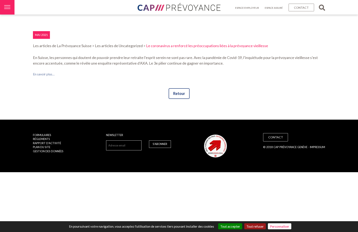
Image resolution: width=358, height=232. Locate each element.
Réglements (41, 139)
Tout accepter (230, 226)
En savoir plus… (44, 74)
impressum (317, 147)
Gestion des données (48, 151)
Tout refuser (255, 226)
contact (301, 7)
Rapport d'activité (47, 143)
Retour (179, 93)
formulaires (42, 135)
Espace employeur (247, 7)
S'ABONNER (160, 144)
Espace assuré (274, 7)
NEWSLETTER (114, 135)
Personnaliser (279, 226)
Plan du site (41, 147)
